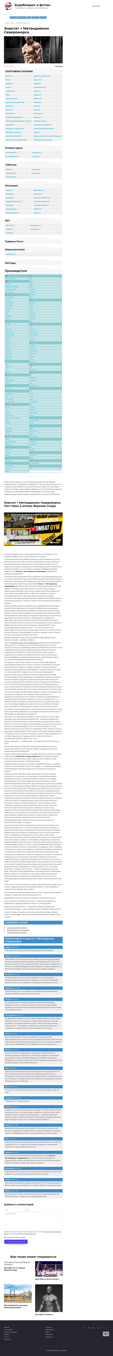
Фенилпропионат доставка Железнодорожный (16, 1306)
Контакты (96, 6)
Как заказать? (8, 1329)
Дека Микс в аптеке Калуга (47, 1279)
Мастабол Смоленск (44, 1314)
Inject (29, 17)
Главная (7, 23)
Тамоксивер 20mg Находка (17, 932)
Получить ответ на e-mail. (16, 1237)
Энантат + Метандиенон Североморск (20, 23)
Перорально (22, 17)
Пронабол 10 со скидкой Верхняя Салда (14, 1269)
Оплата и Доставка (10, 1332)
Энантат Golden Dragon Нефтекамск (25, 643)
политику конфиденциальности (26, 1233)
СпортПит (13, 17)
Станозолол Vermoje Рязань (17, 928)
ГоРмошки (35, 17)
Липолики (43, 17)
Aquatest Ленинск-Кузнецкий (18, 930)
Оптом (6, 1337)
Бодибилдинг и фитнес (33, 5)
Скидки (6, 1334)
